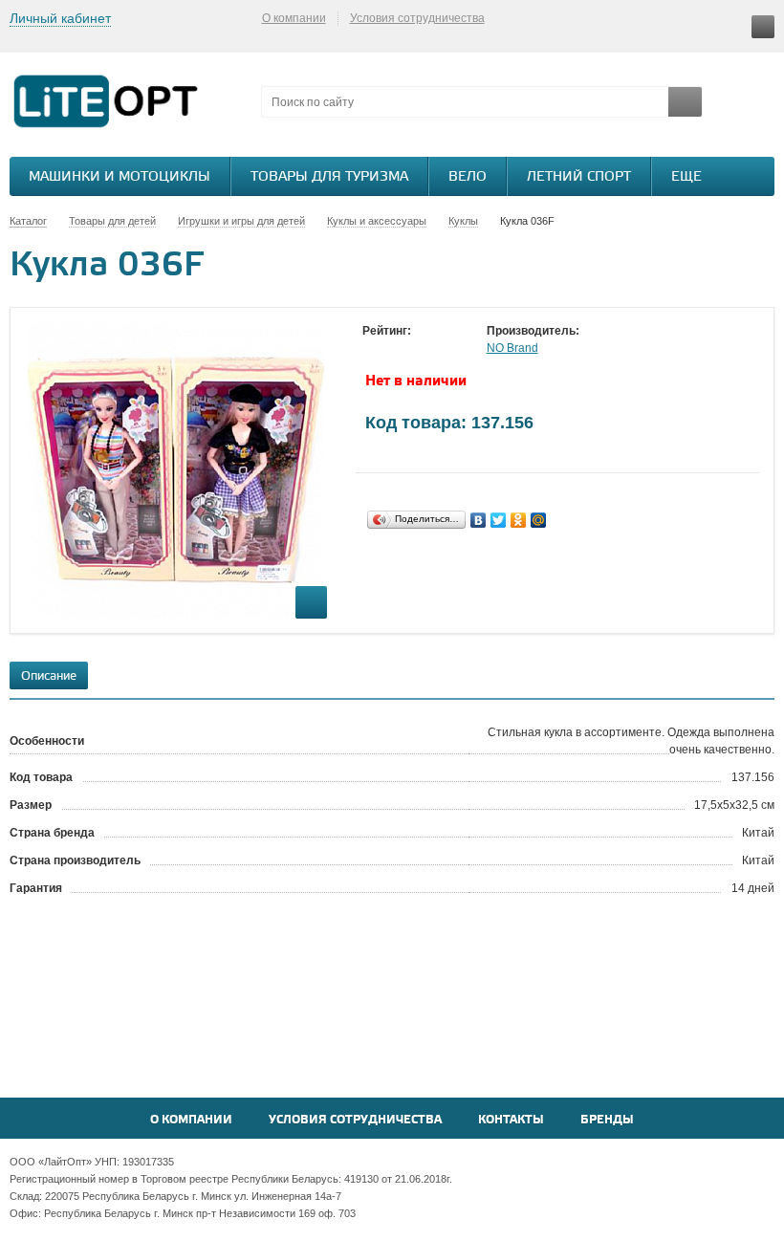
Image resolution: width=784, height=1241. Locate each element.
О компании (294, 18)
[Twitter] (499, 520)
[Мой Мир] (539, 520)
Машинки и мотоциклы (119, 177)
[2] (391, 349)
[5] (448, 349)
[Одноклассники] (519, 520)
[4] (429, 349)
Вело (467, 177)
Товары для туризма (329, 177)
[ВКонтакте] (478, 520)
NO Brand (512, 348)
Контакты (511, 1120)
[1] (371, 349)
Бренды (607, 1120)
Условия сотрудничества (417, 18)
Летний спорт (579, 177)
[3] (410, 349)
